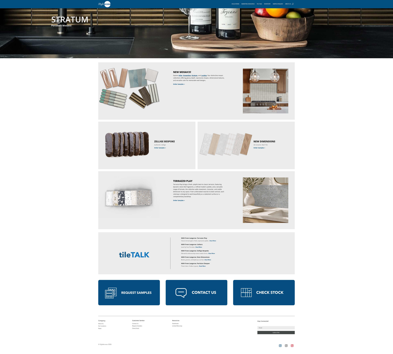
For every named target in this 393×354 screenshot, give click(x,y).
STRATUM (69, 19)
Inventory (267, 4)
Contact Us (135, 323)
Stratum (194, 75)
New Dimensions (264, 141)
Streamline (187, 75)
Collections (235, 4)
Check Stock (135, 328)
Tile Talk (259, 4)
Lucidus (204, 75)
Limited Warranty (177, 326)
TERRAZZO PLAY (182, 181)
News (99, 328)
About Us (288, 4)
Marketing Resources (248, 4)
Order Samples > (179, 84)
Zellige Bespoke (164, 141)
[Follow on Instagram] (280, 345)
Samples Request (278, 4)
